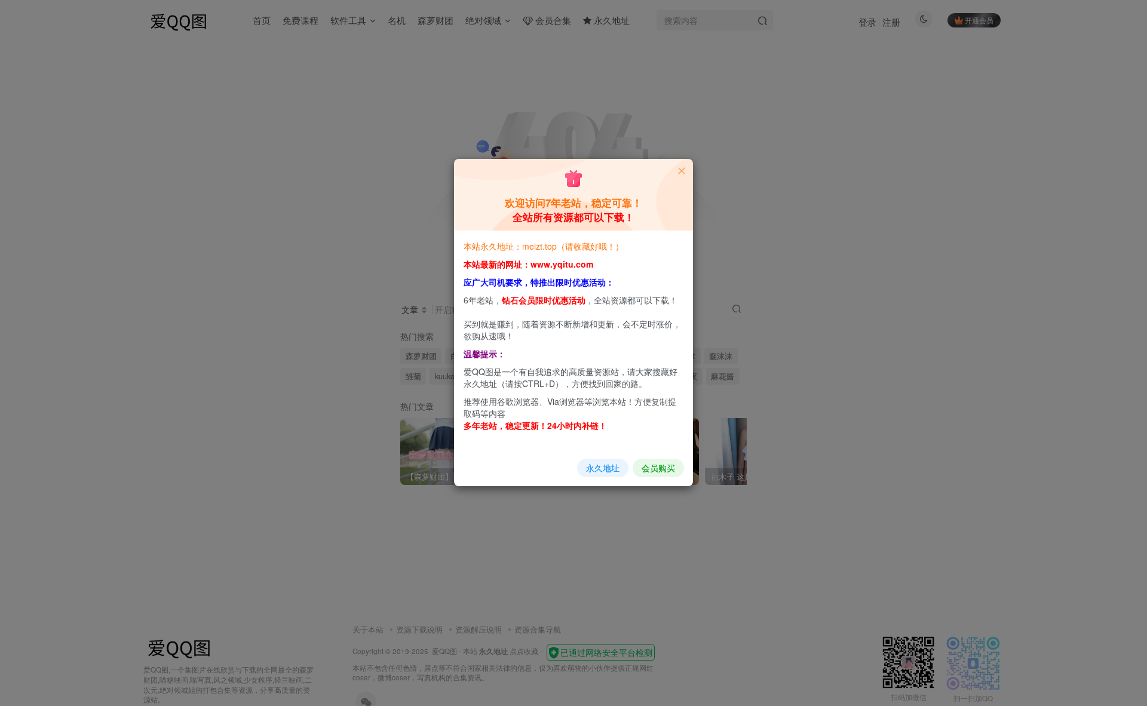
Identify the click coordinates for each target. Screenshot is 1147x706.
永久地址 (602, 468)
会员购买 (658, 468)
